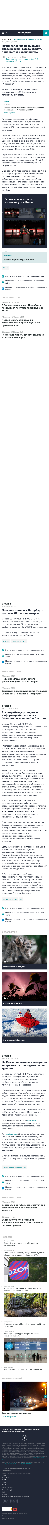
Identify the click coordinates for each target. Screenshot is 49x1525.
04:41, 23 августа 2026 (9, 606)
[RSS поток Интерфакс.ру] (14, 1501)
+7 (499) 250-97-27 (26, 1464)
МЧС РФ (6, 641)
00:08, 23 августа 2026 (10, 708)
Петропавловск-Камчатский (14, 1167)
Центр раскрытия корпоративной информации (15, 1496)
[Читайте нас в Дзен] (3, 1501)
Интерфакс (24, 33)
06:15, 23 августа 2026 (10, 1058)
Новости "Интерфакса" (8, 1490)
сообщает (6, 377)
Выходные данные (8, 1516)
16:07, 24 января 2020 (9, 42)
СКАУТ (4, 1480)
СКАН (3, 1492)
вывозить (31, 1120)
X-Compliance (6, 1478)
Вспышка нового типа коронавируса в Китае (19, 201)
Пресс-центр (27, 1429)
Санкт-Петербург (19, 641)
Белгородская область (12, 503)
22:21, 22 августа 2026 (10, 353)
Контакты (5, 1429)
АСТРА (4, 1484)
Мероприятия (19, 1432)
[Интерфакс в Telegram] (6, 1501)
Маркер (4, 1482)
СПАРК (4, 1475)
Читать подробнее (24, 110)
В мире (6, 102)
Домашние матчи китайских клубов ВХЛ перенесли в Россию (21, 60)
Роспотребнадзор (10, 899)
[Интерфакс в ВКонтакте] (10, 1501)
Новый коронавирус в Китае (28, 40)
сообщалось (11, 1134)
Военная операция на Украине (29, 350)
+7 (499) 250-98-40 (10, 1464)
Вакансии (36, 1429)
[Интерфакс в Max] (17, 1501)
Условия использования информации (14, 1514)
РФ (21, 899)
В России (6, 40)
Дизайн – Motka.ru (8, 1518)
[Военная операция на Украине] (24, 1410)
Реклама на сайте (8, 1432)
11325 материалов (9, 1417)
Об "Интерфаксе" (16, 1429)
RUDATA (4, 1494)
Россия (5, 267)
